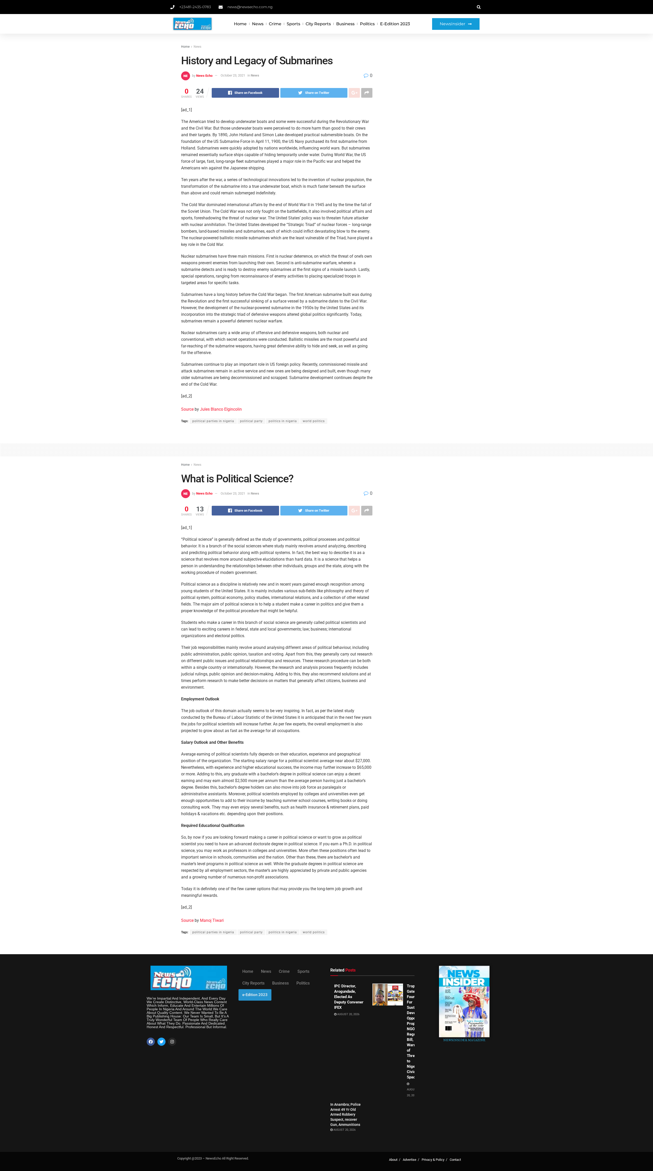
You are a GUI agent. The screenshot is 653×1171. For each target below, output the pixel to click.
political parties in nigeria (213, 421)
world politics (314, 421)
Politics (367, 23)
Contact (455, 1160)
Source (187, 409)
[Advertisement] (428, 82)
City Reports (318, 23)
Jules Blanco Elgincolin (221, 409)
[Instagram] (172, 1042)
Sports (293, 23)
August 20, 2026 (347, 1014)
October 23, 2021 (233, 75)
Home (240, 23)
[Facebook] (151, 1042)
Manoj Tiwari (212, 920)
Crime (275, 23)
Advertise (409, 1160)
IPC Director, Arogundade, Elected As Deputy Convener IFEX (348, 997)
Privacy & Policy (433, 1160)
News (257, 23)
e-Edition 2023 (395, 23)
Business (345, 23)
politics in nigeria (283, 421)
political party (251, 421)
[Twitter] (161, 1042)
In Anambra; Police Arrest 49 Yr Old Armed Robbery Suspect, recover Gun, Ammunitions (345, 1114)
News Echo (204, 75)
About (393, 1160)
